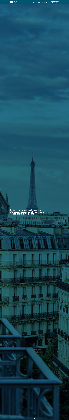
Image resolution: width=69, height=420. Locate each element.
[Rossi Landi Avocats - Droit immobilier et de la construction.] (34, 417)
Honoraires (53, 2)
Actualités (48, 2)
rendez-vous (54, 1)
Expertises (35, 2)
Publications (43, 2)
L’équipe (39, 2)
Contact (57, 2)
